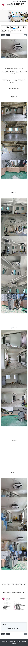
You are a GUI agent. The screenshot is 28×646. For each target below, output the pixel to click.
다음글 (7, 35)
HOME (14, 1)
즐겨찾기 (19, 1)
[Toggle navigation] (4, 8)
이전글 (3, 35)
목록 (25, 35)
